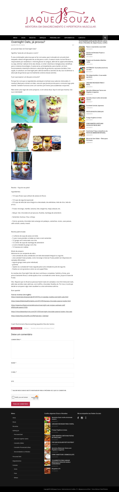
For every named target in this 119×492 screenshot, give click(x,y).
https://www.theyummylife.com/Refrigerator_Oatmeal (29, 316)
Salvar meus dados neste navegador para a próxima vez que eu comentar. (39, 390)
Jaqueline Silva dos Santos (18, 45)
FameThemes (104, 489)
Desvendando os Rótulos (22, 452)
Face (15, 473)
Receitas (32, 38)
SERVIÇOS (43, 38)
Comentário (16, 339)
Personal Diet (55, 38)
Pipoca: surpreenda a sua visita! (96, 47)
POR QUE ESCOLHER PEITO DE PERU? (63, 442)
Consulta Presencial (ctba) (22, 447)
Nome (13, 363)
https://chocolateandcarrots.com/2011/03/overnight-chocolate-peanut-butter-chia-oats (41, 312)
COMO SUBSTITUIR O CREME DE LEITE (63, 454)
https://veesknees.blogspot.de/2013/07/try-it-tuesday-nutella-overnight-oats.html (39, 297)
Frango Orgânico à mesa (94, 117)
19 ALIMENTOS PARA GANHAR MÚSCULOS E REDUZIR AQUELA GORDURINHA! (61, 462)
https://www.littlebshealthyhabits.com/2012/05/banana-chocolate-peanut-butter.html (41, 301)
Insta (15, 469)
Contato (81, 38)
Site (12, 381)
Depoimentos (69, 38)
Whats (16, 478)
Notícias (26, 328)
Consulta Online (19, 443)
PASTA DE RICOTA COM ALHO (95, 111)
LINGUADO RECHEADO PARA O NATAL (63, 424)
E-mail (14, 372)
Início (15, 38)
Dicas (23, 38)
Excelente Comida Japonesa (95, 105)
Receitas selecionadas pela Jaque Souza (42, 328)
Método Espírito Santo (21, 439)
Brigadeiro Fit (56, 468)
